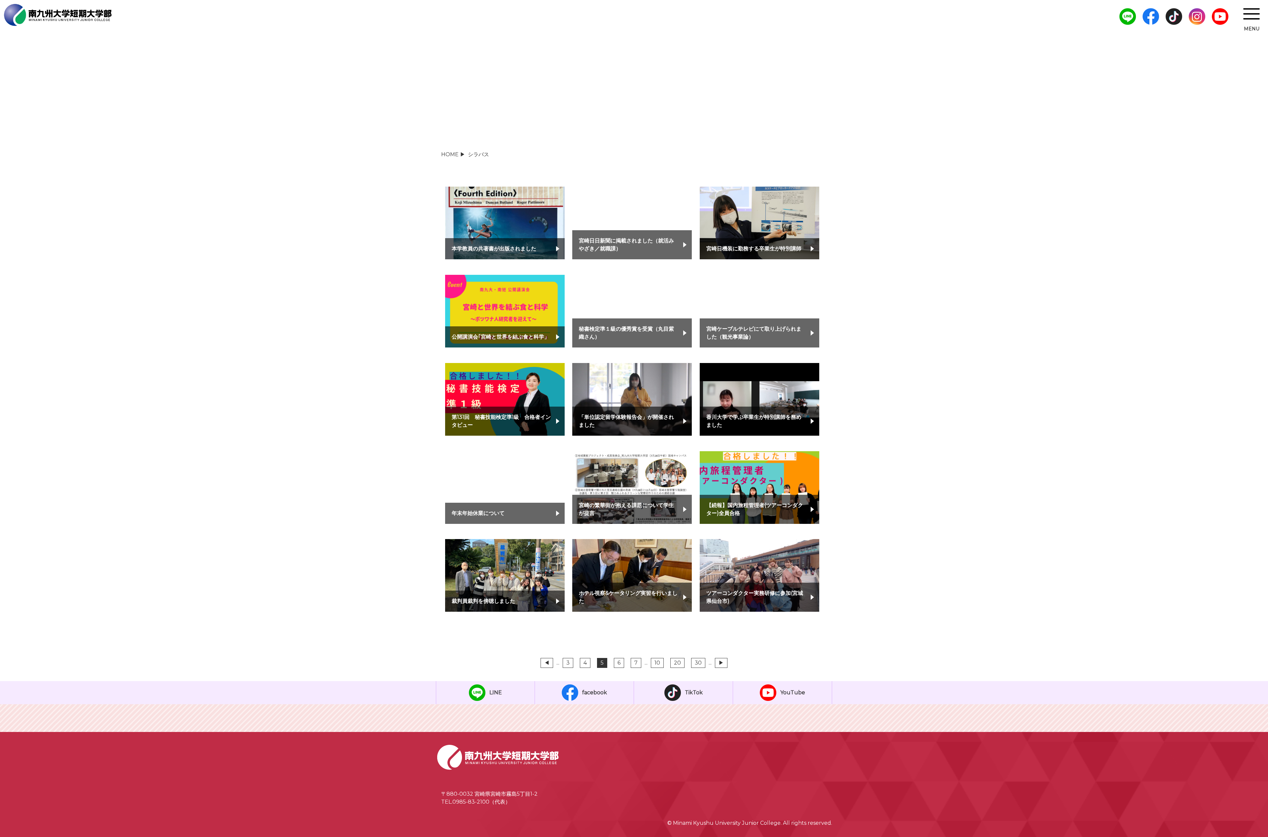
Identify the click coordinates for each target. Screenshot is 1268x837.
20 (677, 663)
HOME (450, 154)
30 (698, 663)
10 (657, 663)
